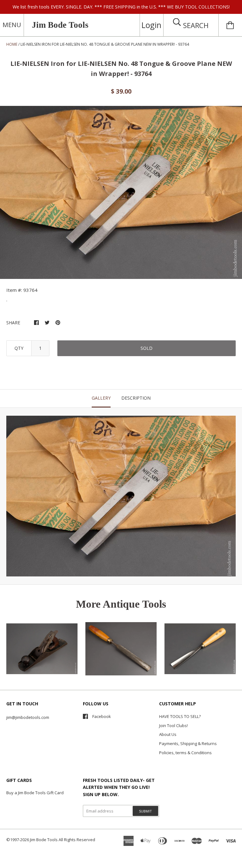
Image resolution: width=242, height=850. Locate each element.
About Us (167, 734)
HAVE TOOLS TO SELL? (180, 716)
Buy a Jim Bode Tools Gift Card (35, 792)
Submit (145, 811)
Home (11, 44)
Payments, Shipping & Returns (188, 743)
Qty (18, 348)
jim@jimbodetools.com (27, 717)
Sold (147, 348)
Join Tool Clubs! (173, 725)
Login (151, 25)
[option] (121, 192)
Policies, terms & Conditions (185, 752)
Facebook (101, 716)
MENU (12, 24)
